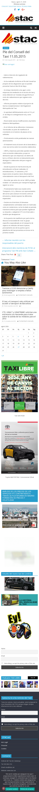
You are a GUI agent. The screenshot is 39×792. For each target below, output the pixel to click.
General (6, 48)
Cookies (3, 749)
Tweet (12, 259)
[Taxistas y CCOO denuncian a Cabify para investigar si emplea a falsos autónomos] (18, 267)
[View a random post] (35, 27)
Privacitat (4, 745)
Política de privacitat (27, 789)
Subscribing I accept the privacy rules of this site (19, 663)
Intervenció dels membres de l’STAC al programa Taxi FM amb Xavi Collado (19, 249)
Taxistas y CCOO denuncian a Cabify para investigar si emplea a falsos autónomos (17, 290)
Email (3, 656)
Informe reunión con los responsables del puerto (13, 241)
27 (18, 347)
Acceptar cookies (12, 789)
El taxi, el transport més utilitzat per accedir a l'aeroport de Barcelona (18, 302)
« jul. (2, 356)
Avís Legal (4, 742)
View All (33, 678)
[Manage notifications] (3, 788)
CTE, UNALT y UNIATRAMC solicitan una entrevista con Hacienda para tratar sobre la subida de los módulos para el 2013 (19, 315)
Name (3, 648)
